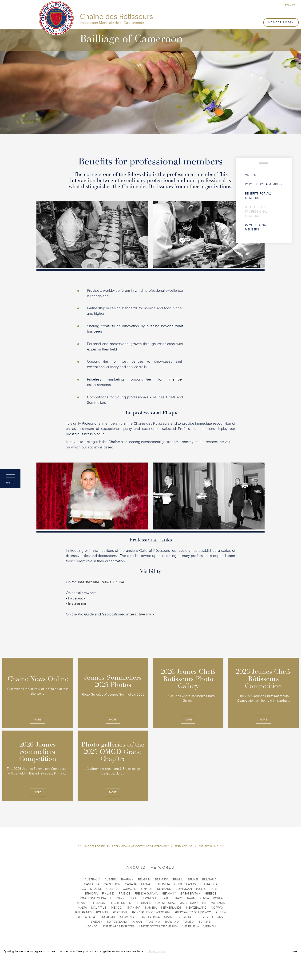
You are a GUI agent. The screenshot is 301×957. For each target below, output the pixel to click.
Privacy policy (157, 951)
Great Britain (190, 893)
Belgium (144, 879)
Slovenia (127, 917)
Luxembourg (165, 903)
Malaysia (218, 903)
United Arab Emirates (118, 926)
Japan (190, 898)
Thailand (172, 922)
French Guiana (146, 893)
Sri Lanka (184, 917)
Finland (108, 893)
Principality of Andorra (151, 912)
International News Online (101, 582)
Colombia (162, 884)
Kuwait (81, 903)
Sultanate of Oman (211, 917)
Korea (218, 898)
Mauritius (99, 908)
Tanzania (153, 922)
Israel (165, 898)
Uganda (91, 926)
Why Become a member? (263, 184)
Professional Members (256, 227)
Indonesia (148, 898)
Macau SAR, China (192, 903)
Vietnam (209, 926)
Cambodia (91, 884)
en (287, 5)
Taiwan (136, 922)
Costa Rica (208, 884)
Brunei (192, 879)
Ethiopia (91, 893)
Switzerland (117, 922)
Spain (168, 917)
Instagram (77, 603)
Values (250, 175)
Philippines (83, 912)
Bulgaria (209, 879)
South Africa (149, 917)
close (294, 951)
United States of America (158, 926)
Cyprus (147, 889)
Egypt (215, 889)
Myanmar (134, 908)
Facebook (76, 598)
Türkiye (204, 922)
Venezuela (190, 926)
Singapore (107, 917)
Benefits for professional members (256, 211)
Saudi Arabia (85, 917)
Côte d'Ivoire (92, 889)
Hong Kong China (92, 898)
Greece (210, 893)
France (124, 893)
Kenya (204, 898)
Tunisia (188, 922)
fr (294, 5)
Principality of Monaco (192, 912)
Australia (92, 879)
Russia (221, 912)
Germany (169, 893)
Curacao (130, 889)
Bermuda (162, 879)
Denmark (164, 889)
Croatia (112, 889)
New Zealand (196, 908)
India (132, 898)
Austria (111, 879)
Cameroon (112, 884)
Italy (178, 898)
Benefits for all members (258, 196)
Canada (131, 884)
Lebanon (98, 903)
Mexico (116, 908)
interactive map (140, 614)
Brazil (178, 879)
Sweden (97, 922)
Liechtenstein (120, 903)
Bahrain (127, 879)
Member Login (281, 22)
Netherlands (171, 908)
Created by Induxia (211, 846)
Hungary (117, 898)
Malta (82, 908)
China (145, 884)
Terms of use (184, 846)
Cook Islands (185, 884)
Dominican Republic (190, 889)
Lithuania (143, 903)
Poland (102, 912)
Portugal (120, 912)
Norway (217, 908)
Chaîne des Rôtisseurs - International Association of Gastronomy (124, 846)
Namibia (151, 908)
